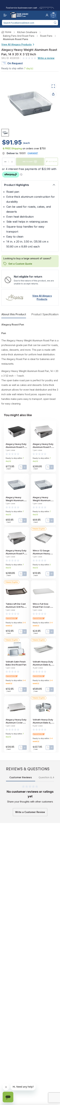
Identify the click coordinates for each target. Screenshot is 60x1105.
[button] (47, 15)
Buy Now (53, 161)
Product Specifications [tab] (45, 314)
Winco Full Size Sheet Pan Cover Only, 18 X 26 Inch (42, 607)
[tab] (5, 132)
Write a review (46, 58)
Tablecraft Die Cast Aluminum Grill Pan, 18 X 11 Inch (16, 607)
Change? (33, 153)
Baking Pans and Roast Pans (18, 35)
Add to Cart (28, 161)
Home (8, 32)
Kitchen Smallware (27, 32)
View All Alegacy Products (16, 44)
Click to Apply (46, 8)
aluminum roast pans (15, 39)
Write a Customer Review (30, 812)
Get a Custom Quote (20, 263)
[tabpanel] (30, 364)
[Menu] (4, 15)
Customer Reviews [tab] (20, 777)
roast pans (46, 35)
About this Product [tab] (13, 314)
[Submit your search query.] (55, 22)
